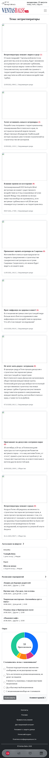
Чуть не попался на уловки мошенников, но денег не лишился (24, 675)
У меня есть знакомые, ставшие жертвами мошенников (24, 682)
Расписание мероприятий (13, 576)
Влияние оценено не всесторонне (19, 183)
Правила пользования (24, 720)
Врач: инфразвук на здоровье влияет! (21, 310)
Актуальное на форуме (12, 543)
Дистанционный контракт (24, 725)
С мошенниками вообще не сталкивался (23, 691)
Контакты (24, 710)
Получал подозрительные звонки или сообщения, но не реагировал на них (22, 669)
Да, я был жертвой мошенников (19, 687)
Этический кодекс (24, 734)
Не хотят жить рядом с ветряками (20, 366)
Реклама (24, 715)
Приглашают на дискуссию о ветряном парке (23, 443)
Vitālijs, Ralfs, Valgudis (35, 4)
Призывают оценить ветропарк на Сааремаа (24, 251)
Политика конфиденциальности (24, 739)
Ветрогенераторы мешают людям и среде (23, 54)
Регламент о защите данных (24, 729)
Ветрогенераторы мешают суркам (20, 505)
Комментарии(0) (37, 697)
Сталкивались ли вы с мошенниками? (20, 662)
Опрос (4, 628)
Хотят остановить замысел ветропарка (22, 122)
